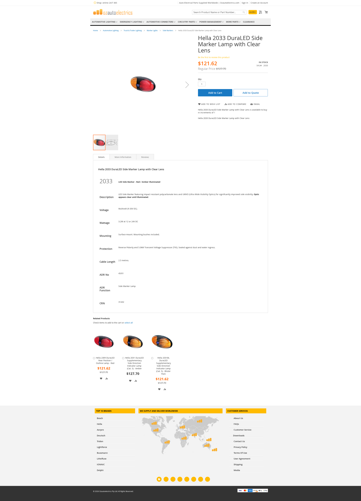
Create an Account (259, 2)
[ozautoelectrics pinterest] (186, 480)
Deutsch (101, 435)
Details (101, 157)
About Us (238, 418)
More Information (123, 157)
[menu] (180, 21)
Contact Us (239, 441)
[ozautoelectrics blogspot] (159, 479)
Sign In (245, 2)
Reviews (145, 157)
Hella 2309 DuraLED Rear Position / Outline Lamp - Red (105, 360)
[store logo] (113, 12)
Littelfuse (101, 458)
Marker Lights (152, 30)
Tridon (100, 441)
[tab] (101, 157)
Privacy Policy (240, 447)
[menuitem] (104, 21)
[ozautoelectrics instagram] (172, 480)
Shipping (237, 464)
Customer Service (242, 429)
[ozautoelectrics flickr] (193, 480)
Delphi (100, 470)
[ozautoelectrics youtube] (200, 480)
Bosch (100, 418)
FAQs (236, 424)
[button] (252, 12)
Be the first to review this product (214, 57)
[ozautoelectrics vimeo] (207, 480)
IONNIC (101, 464)
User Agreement (241, 458)
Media (236, 470)
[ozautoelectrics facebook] (166, 480)
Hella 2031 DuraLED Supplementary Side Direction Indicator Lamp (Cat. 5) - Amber (134, 363)
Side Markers (168, 30)
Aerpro (100, 429)
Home (95, 30)
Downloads (238, 435)
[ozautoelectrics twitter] (179, 480)
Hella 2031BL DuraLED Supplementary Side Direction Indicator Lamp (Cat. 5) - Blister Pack (163, 365)
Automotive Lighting (111, 30)
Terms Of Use (240, 452)
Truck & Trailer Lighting (133, 30)
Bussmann (102, 452)
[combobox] (219, 12)
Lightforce (102, 447)
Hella (99, 424)
